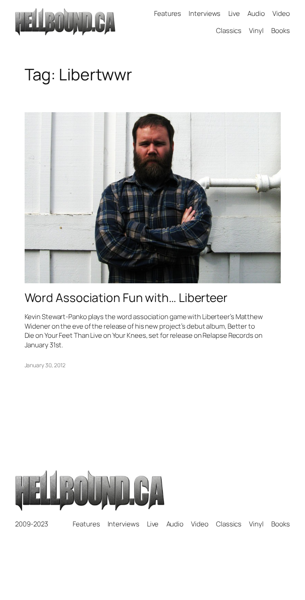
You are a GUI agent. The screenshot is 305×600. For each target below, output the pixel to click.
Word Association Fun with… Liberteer (126, 297)
